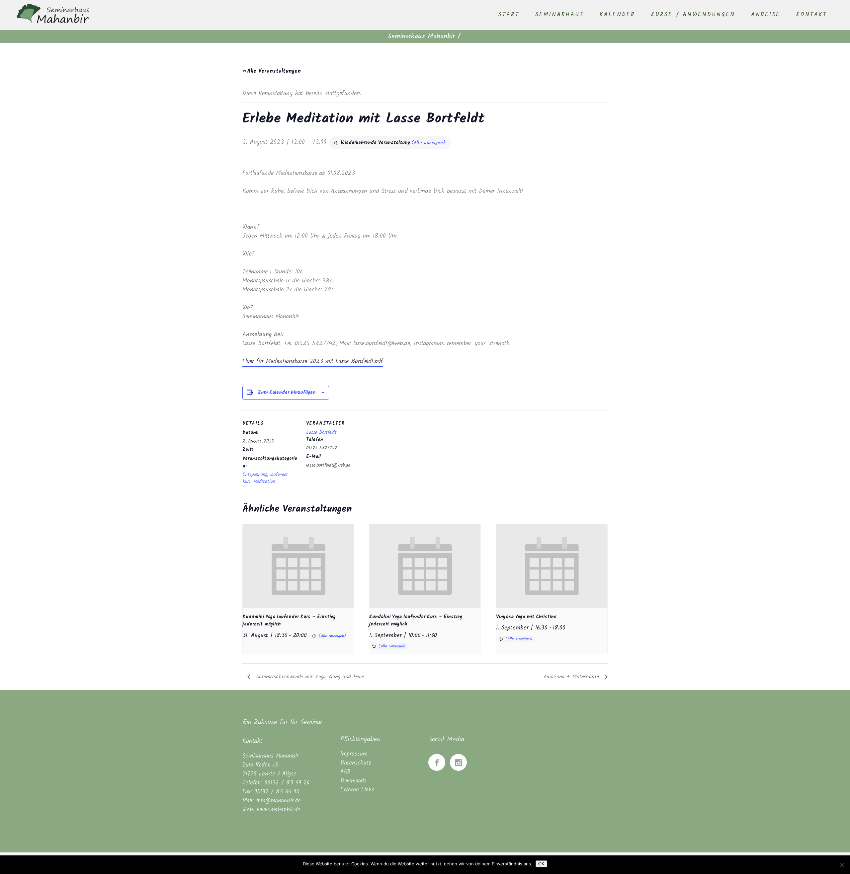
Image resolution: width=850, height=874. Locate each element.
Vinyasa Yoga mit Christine (526, 616)
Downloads (353, 780)
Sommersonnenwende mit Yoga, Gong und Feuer (309, 677)
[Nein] (841, 864)
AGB (345, 771)
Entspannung (254, 474)
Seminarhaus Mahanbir (421, 36)
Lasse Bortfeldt (321, 432)
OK (541, 863)
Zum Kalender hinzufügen (287, 392)
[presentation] (298, 566)
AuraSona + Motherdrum (572, 677)
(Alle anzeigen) (428, 142)
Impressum (354, 754)
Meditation (264, 481)
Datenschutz (355, 763)
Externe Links (357, 789)
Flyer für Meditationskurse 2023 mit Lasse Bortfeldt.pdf (312, 361)
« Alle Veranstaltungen (271, 71)
